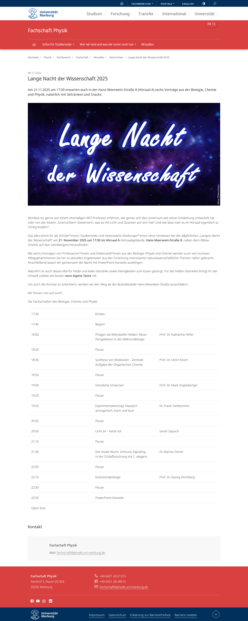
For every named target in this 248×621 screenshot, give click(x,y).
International (174, 13)
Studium (94, 13)
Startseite (33, 57)
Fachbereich (64, 57)
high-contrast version (203, 3)
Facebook (32, 601)
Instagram (44, 601)
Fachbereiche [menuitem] (141, 3)
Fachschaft (82, 57)
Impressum (97, 615)
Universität (205, 13)
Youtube (37, 601)
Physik (47, 57)
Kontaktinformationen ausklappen (216, 614)
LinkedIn (51, 601)
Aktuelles (147, 44)
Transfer (146, 13)
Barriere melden (186, 615)
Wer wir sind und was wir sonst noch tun (106, 44)
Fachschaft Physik (34, 44)
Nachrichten (116, 57)
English (188, 3)
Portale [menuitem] (166, 3)
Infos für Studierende (57, 44)
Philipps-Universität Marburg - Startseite (49, 12)
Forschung (120, 13)
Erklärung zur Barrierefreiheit (150, 615)
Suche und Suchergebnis (214, 3)
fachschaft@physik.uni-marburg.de (81, 553)
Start (121, 3)
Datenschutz (117, 615)
